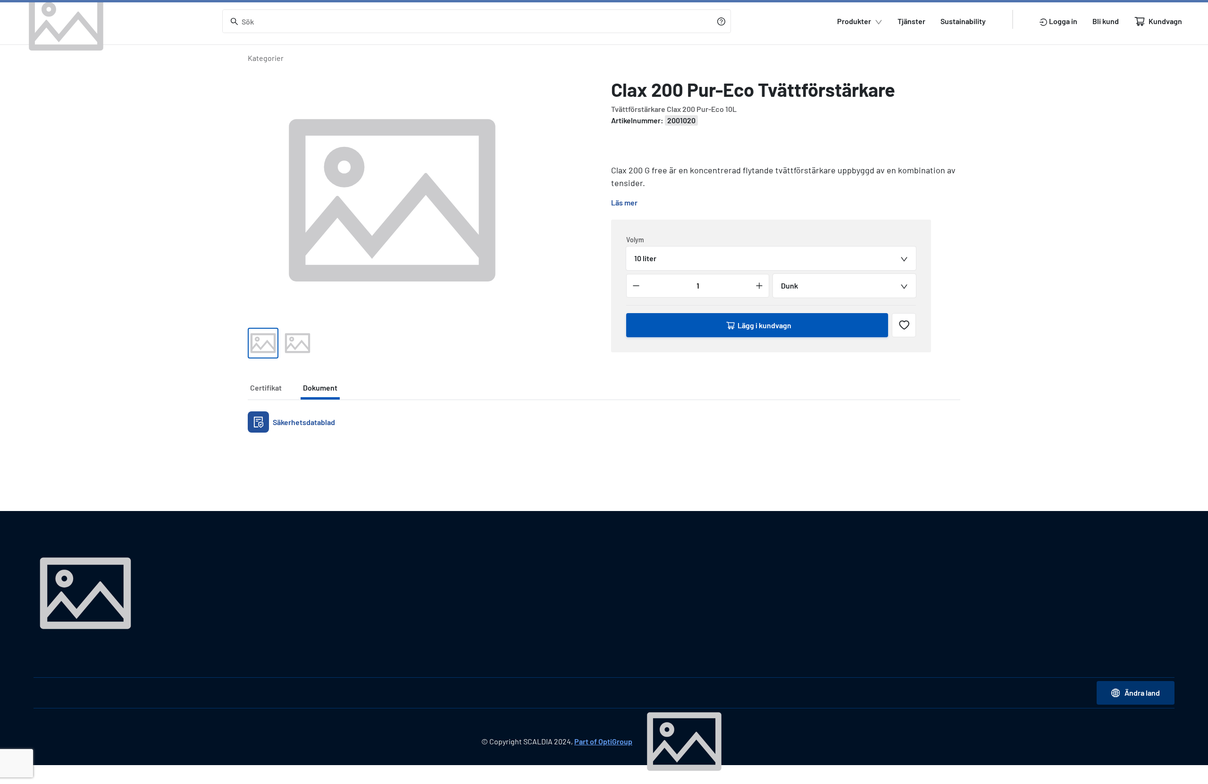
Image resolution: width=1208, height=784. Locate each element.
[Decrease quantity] (636, 285)
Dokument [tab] (320, 387)
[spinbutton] (698, 285)
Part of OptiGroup (603, 741)
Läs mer (624, 202)
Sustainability (963, 21)
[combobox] (771, 258)
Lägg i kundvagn (764, 325)
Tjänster (911, 21)
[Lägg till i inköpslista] (904, 325)
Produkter (854, 21)
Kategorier (266, 57)
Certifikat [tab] (266, 387)
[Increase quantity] (759, 285)
